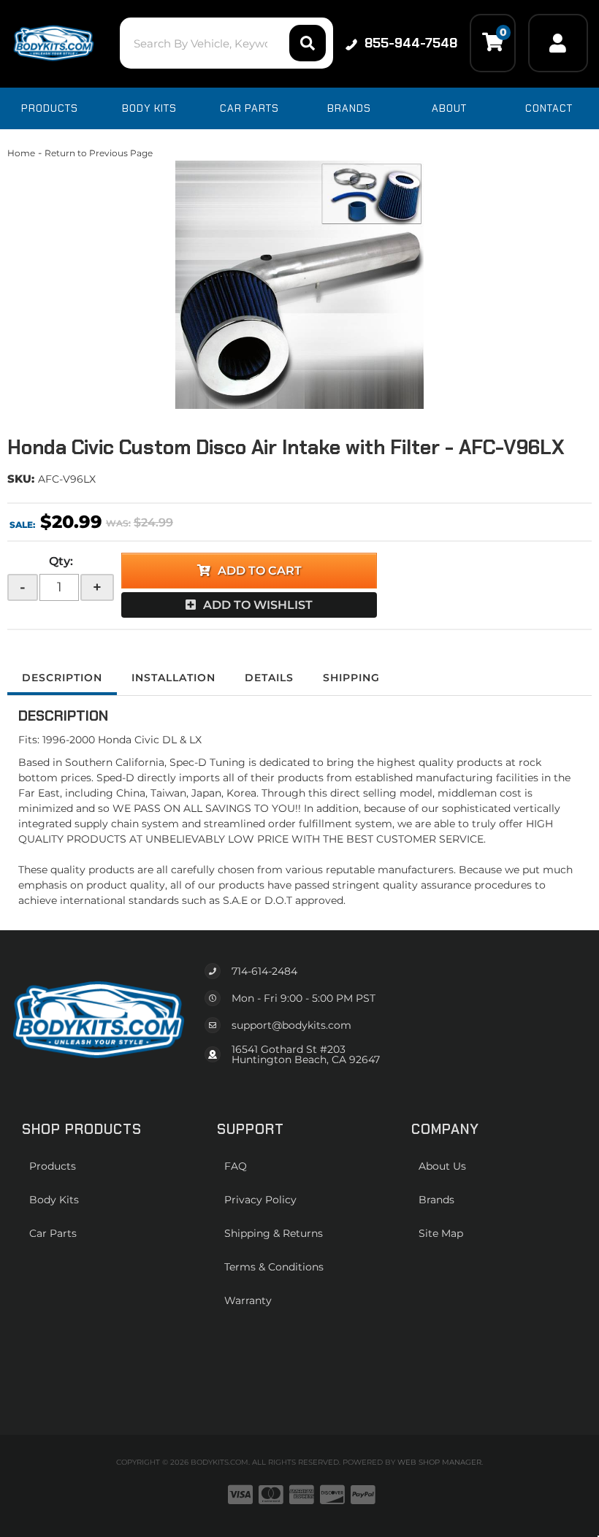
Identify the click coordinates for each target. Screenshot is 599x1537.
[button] (226, 43)
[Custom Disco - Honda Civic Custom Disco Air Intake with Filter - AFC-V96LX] (299, 285)
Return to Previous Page (99, 152)
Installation (173, 677)
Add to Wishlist (258, 605)
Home (21, 152)
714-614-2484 (264, 971)
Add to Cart (260, 571)
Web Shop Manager (439, 1462)
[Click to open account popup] (558, 43)
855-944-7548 (411, 43)
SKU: (20, 479)
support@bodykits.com (291, 1025)
